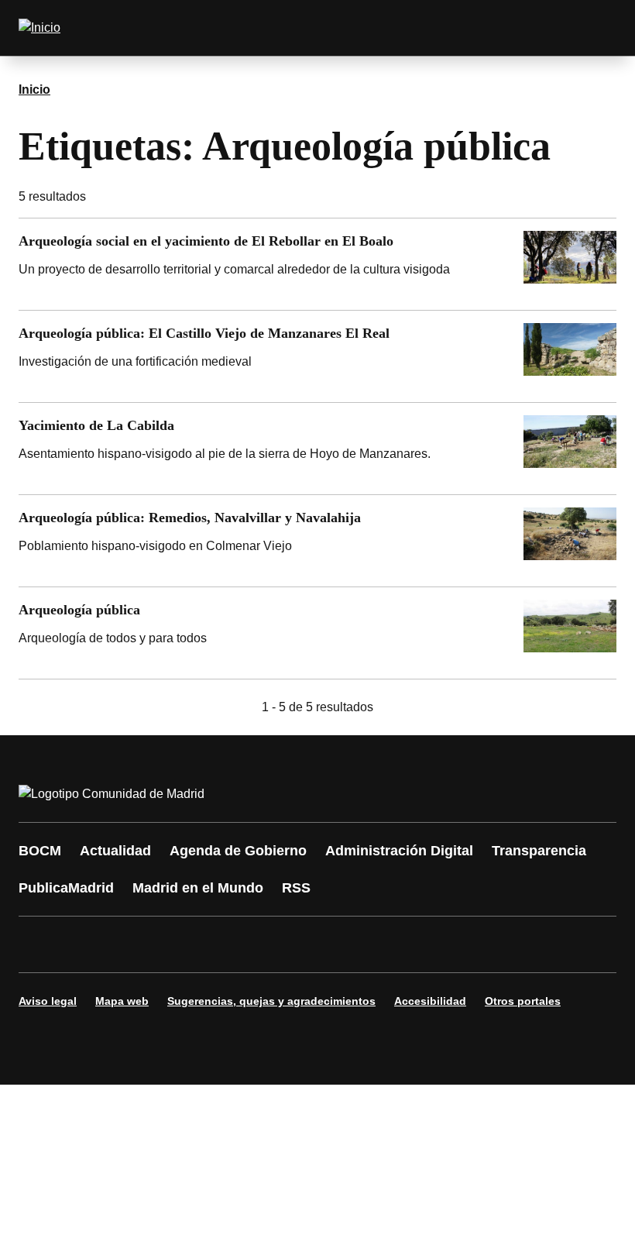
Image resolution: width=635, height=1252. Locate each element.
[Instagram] (86, 944)
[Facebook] (40, 944)
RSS (296, 888)
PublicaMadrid (66, 888)
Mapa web (122, 1001)
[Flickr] (365, 944)
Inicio (34, 89)
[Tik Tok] (319, 944)
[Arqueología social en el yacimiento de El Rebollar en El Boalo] (317, 264)
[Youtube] (179, 944)
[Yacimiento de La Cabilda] (317, 448)
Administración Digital (399, 850)
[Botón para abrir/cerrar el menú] (594, 28)
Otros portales (523, 1001)
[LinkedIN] (226, 944)
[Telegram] (412, 944)
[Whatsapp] (272, 944)
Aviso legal (48, 1001)
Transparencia (539, 850)
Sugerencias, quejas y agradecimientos (271, 1001)
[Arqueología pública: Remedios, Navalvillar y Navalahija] (317, 540)
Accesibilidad (430, 1001)
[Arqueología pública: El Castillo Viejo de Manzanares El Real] (317, 356)
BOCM (40, 850)
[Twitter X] (133, 944)
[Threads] (458, 944)
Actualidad (115, 850)
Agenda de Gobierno (238, 850)
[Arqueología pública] (317, 633)
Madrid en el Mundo (197, 888)
